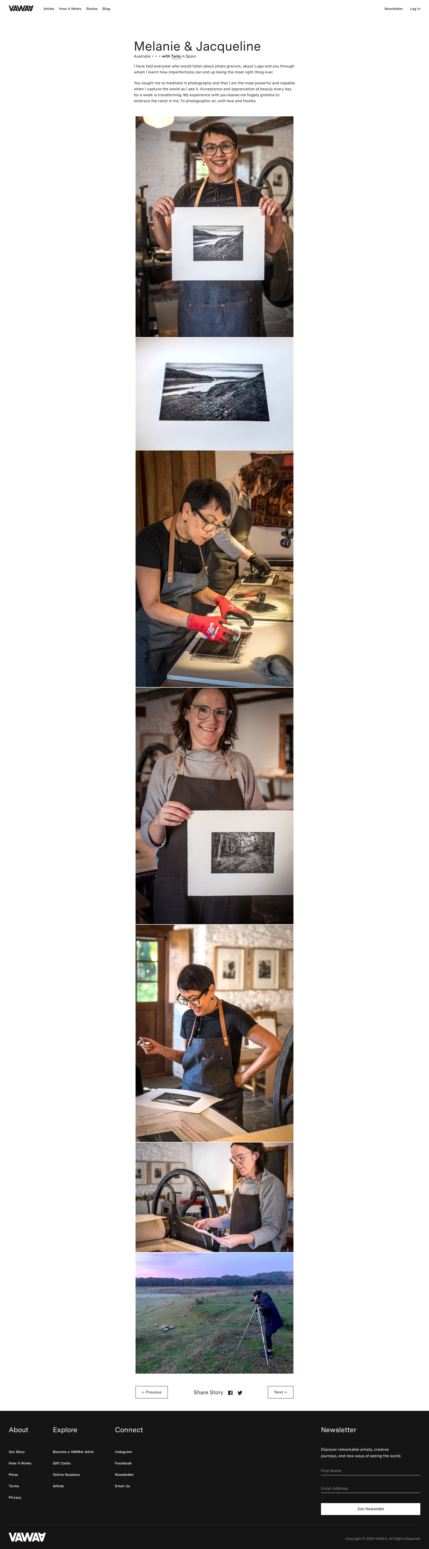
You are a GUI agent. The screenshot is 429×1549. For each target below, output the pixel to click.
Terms (14, 1486)
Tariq (175, 56)
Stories (92, 9)
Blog (106, 9)
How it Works (70, 9)
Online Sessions (66, 1475)
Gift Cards (62, 1463)
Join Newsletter (370, 1509)
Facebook (123, 1463)
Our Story (17, 1452)
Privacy (15, 1497)
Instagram (123, 1452)
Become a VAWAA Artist (73, 1452)
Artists (48, 9)
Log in (415, 9)
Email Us (122, 1486)
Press (13, 1475)
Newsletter (394, 9)
